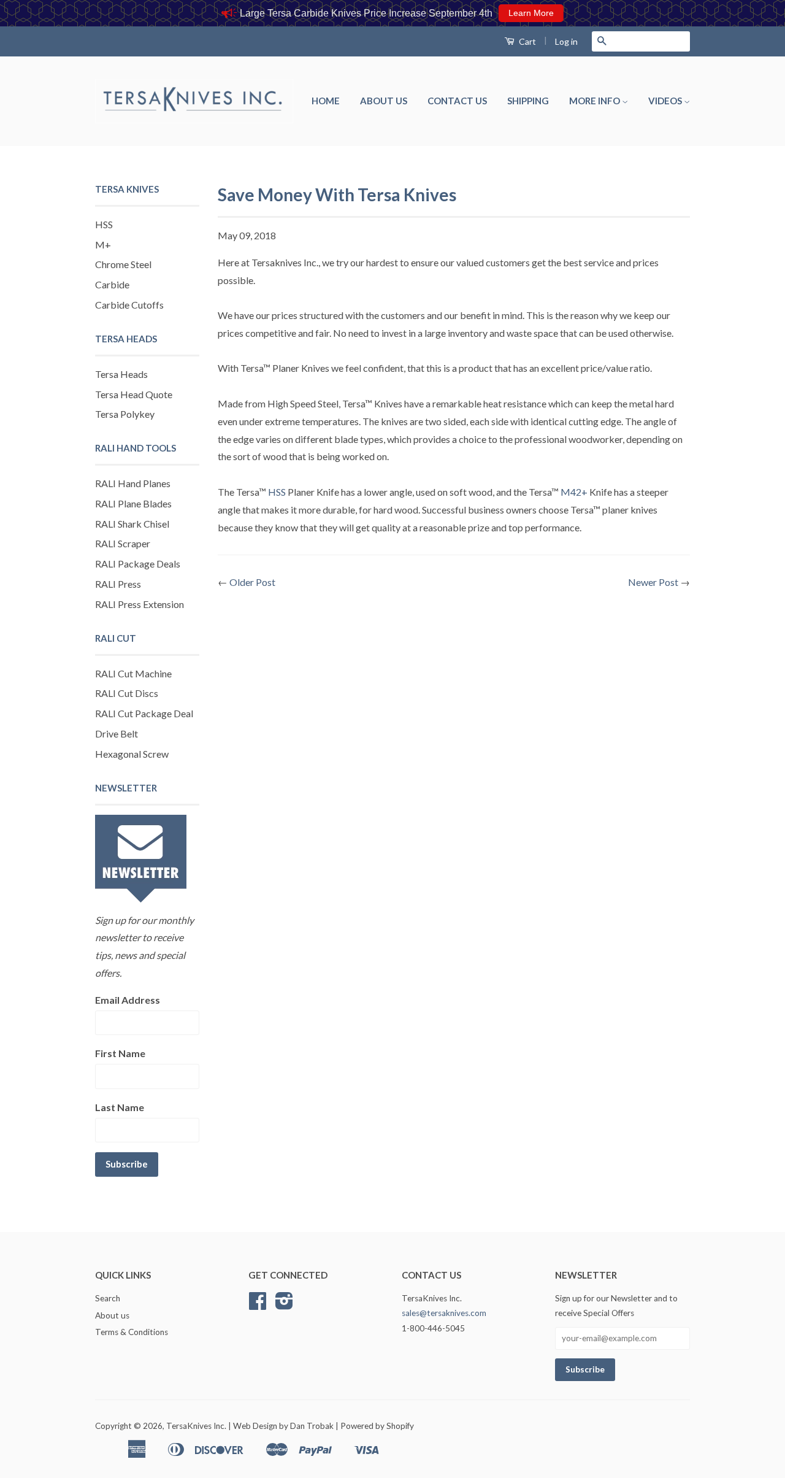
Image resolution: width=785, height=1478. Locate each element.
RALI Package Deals (137, 563)
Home (326, 100)
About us (383, 100)
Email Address (127, 1000)
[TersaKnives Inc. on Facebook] (257, 1305)
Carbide (112, 284)
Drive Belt (116, 733)
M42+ (574, 492)
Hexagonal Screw (132, 754)
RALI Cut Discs (126, 693)
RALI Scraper (122, 543)
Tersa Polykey (125, 414)
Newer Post (653, 582)
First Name (120, 1053)
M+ (103, 244)
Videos (666, 100)
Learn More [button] (531, 13)
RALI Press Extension (139, 604)
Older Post (252, 582)
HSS (104, 224)
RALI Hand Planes (132, 483)
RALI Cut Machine (133, 673)
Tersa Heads (121, 374)
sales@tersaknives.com (444, 1313)
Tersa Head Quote (133, 394)
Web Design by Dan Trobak (283, 1426)
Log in (566, 41)
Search (107, 1298)
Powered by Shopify (377, 1426)
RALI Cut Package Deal (144, 713)
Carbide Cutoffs (129, 304)
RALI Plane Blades (133, 503)
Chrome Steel (123, 264)
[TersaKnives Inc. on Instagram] (284, 1305)
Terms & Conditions (131, 1332)
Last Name (119, 1107)
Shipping (528, 100)
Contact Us (457, 100)
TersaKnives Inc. (196, 1426)
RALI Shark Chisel (132, 523)
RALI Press (118, 584)
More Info (595, 100)
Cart (526, 41)
